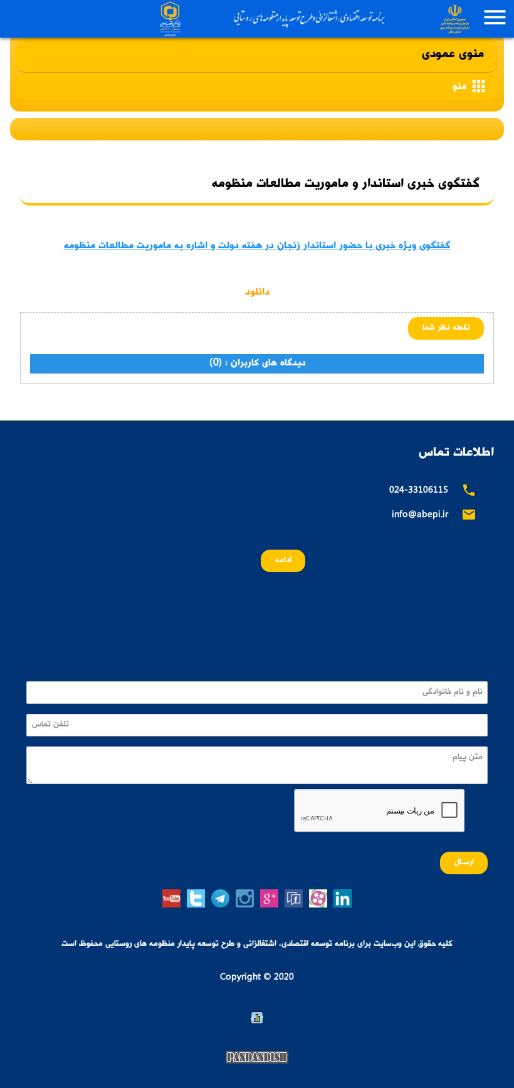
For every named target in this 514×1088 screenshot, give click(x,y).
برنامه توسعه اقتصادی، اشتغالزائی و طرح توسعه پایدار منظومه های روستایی (313, 19)
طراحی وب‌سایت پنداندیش (257, 1057)
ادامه (283, 560)
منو (470, 86)
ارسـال (464, 862)
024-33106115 (418, 491)
